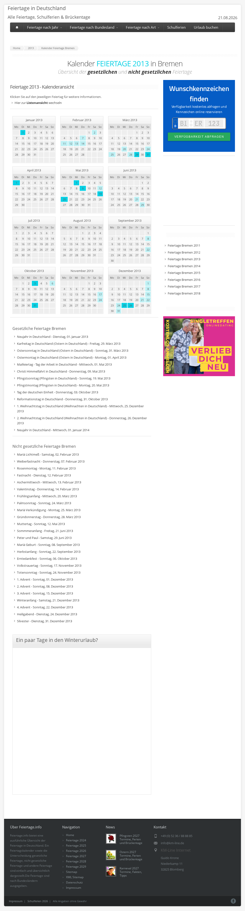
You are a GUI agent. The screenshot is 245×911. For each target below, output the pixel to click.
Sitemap (71, 872)
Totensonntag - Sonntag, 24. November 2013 (48, 572)
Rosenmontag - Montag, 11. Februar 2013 (46, 468)
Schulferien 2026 (38, 901)
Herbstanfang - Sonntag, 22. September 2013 (48, 551)
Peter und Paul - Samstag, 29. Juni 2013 (44, 538)
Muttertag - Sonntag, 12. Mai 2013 (41, 524)
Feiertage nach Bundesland (92, 27)
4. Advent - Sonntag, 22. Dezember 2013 (45, 607)
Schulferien (176, 27)
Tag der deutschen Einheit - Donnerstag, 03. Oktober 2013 (57, 392)
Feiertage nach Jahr (42, 27)
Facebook (233, 901)
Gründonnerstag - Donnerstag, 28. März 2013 (49, 517)
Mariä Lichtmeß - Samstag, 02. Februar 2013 (48, 454)
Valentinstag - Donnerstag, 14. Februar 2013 (48, 489)
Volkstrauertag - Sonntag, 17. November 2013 (49, 565)
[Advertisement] (199, 193)
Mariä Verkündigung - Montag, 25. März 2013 (48, 510)
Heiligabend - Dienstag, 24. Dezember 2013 (47, 614)
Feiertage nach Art (141, 27)
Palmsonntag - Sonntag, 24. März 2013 (44, 503)
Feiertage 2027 (76, 856)
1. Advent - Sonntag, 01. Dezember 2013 (45, 579)
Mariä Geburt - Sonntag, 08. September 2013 (48, 545)
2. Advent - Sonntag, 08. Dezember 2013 (45, 586)
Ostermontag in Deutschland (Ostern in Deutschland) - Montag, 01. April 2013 (71, 357)
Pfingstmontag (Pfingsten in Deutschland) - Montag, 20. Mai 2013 (63, 385)
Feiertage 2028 (76, 861)
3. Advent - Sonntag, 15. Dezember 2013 (45, 593)
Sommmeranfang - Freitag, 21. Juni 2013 (45, 531)
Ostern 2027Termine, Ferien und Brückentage (131, 855)
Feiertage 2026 (76, 851)
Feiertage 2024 (76, 840)
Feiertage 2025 (76, 845)
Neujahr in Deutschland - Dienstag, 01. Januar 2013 (52, 336)
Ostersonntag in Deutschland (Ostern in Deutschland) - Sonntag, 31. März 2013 (72, 350)
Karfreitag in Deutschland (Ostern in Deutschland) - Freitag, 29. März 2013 (68, 343)
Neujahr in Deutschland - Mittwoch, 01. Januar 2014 (53, 430)
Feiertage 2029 (76, 867)
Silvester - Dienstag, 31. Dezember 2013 (44, 621)
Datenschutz (74, 882)
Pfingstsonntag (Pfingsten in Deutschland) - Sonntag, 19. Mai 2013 (63, 378)
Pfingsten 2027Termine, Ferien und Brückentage (131, 839)
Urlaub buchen (206, 27)
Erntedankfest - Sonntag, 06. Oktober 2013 (47, 558)
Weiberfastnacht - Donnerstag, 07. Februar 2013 (50, 461)
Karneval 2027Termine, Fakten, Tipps (131, 871)
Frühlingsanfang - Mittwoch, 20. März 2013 (47, 496)
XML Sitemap (75, 877)
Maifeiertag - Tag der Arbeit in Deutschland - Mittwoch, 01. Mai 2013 (64, 364)
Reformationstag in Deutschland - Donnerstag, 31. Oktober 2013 (62, 399)
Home (70, 835)
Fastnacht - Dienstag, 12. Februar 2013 (44, 475)
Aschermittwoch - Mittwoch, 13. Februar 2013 (49, 482)
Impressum (73, 888)
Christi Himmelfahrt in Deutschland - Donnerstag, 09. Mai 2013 (61, 371)
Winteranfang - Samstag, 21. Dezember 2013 (48, 600)
